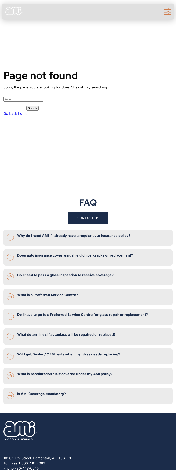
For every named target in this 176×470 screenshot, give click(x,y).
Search (32, 108)
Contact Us (88, 218)
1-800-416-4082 (31, 463)
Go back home (15, 113)
